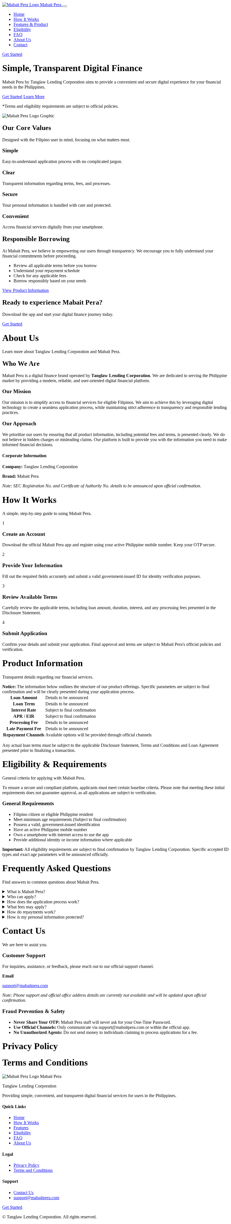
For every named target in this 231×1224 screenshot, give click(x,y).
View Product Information (25, 290)
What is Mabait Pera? (26, 891)
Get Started (12, 54)
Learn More (34, 96)
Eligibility (22, 29)
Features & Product (31, 24)
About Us (22, 39)
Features (21, 1127)
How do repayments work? (31, 912)
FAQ (18, 34)
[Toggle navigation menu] (65, 6)
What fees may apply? (26, 906)
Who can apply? (21, 896)
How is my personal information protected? (45, 917)
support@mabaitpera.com (25, 985)
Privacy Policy (26, 1165)
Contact (20, 44)
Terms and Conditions (33, 1170)
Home (19, 14)
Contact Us (24, 1192)
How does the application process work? (43, 901)
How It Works (26, 19)
